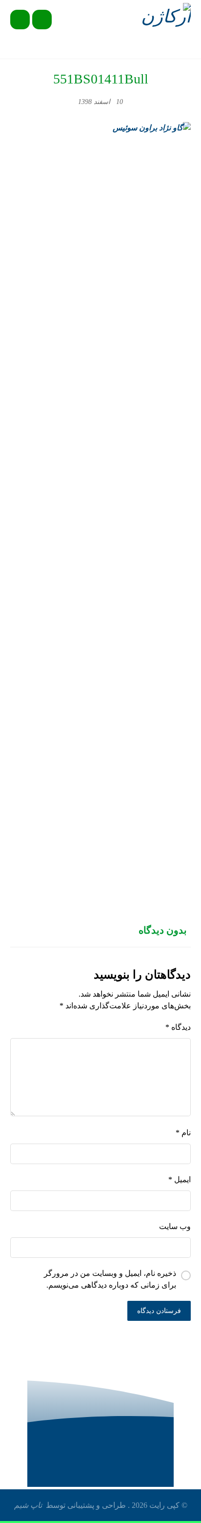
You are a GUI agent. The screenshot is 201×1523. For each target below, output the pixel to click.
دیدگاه (178, 1027)
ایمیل (179, 1179)
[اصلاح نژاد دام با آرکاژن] (164, 18)
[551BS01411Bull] (100, 488)
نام (183, 1132)
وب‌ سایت (175, 1226)
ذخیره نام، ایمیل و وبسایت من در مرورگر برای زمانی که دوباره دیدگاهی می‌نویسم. (110, 1279)
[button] (20, 19)
